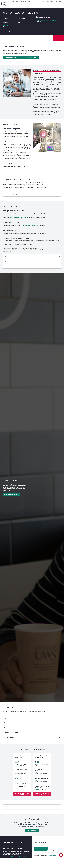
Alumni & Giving (19, 1)
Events (51, 1)
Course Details (26, 37)
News (48, 1)
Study (14, 5)
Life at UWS (39, 5)
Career (37, 37)
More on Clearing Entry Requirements (14, 194)
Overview (5, 37)
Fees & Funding (47, 37)
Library (56, 1)
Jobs (60, 1)
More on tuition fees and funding (22, 794)
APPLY (58, 37)
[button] (61, 5)
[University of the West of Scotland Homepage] (4, 4)
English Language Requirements (13, 266)
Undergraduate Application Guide (18, 856)
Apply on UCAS (32, 830)
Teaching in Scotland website (28, 225)
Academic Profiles (27, 1)
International (26, 5)
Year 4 (5, 728)
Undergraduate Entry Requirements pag (19, 217)
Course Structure (9, 737)
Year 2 (5, 256)
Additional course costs (11, 807)
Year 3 (5, 261)
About (44, 1)
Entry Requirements (16, 37)
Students (13, 1)
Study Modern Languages (11, 494)
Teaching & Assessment (11, 732)
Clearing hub (25, 188)
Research (51, 5)
